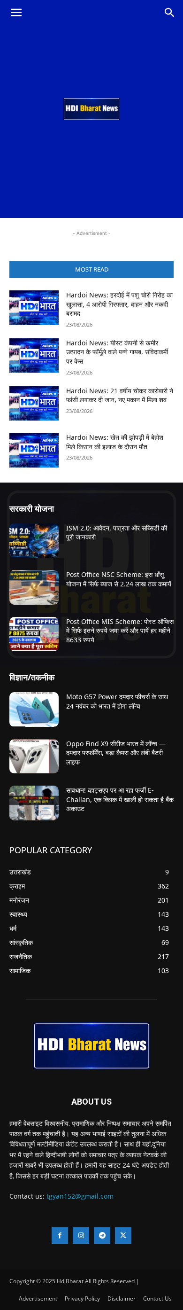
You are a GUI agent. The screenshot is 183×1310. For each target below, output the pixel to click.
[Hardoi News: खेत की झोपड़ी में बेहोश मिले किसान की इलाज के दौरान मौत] (34, 450)
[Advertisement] (91, 121)
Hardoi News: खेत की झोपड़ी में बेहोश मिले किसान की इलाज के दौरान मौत (114, 442)
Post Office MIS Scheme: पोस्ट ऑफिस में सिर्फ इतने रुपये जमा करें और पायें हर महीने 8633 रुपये (120, 630)
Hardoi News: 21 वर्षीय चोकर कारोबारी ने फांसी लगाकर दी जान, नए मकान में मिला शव (119, 395)
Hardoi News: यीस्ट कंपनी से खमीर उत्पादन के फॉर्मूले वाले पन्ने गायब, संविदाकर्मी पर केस (117, 352)
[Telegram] (102, 1235)
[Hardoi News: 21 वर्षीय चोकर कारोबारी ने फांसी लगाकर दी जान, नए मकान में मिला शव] (34, 403)
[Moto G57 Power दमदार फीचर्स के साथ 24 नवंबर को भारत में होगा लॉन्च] (34, 709)
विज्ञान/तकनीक (31, 677)
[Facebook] (60, 1235)
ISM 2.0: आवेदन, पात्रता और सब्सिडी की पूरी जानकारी (116, 532)
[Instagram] (81, 1235)
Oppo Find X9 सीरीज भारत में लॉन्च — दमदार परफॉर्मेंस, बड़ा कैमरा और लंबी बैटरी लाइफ (116, 752)
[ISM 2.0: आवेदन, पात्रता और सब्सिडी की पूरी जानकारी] (34, 540)
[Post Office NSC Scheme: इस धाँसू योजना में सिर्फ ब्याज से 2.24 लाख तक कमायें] (34, 587)
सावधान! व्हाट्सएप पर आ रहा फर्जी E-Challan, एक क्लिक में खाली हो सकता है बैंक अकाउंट (120, 799)
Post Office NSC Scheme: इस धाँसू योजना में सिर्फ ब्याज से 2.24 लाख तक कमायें (118, 579)
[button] (16, 12)
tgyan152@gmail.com (80, 1196)
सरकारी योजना (31, 508)
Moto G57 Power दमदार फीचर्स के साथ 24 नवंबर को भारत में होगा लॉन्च (117, 701)
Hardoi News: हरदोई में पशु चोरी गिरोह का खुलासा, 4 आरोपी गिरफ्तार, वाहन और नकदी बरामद (119, 304)
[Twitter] (123, 1235)
